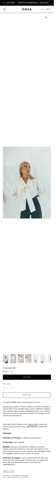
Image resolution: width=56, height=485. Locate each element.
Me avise (27, 377)
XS (4, 388)
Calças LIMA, (33, 424)
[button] (4, 9)
